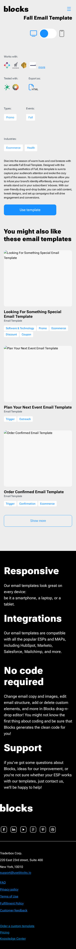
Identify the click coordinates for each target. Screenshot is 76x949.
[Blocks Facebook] (4, 827)
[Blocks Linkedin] (14, 827)
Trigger (10, 419)
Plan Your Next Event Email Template (38, 407)
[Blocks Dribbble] (53, 827)
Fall (30, 117)
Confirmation (27, 503)
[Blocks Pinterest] (43, 827)
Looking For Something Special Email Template (32, 314)
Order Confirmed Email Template (34, 492)
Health (31, 147)
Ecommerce (13, 147)
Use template (30, 210)
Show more (38, 520)
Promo (10, 117)
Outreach (25, 419)
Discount (11, 334)
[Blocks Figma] (33, 827)
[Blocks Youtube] (23, 827)
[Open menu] (69, 9)
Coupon (26, 334)
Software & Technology (20, 328)
